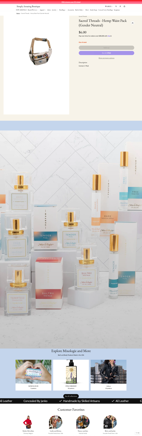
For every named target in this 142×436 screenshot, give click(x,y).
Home (18, 13)
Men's (87, 10)
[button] (116, 6)
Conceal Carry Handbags (105, 10)
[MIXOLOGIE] (33, 375)
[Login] (120, 6)
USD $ (109, 6)
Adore (49, 10)
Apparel (42, 10)
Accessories (71, 10)
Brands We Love (32, 10)
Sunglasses (117, 10)
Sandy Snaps (93, 10)
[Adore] (108, 375)
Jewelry (54, 10)
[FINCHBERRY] (71, 375)
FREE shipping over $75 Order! (71, 2)
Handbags (62, 10)
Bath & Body (79, 10)
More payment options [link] (106, 58)
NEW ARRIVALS (21, 10)
